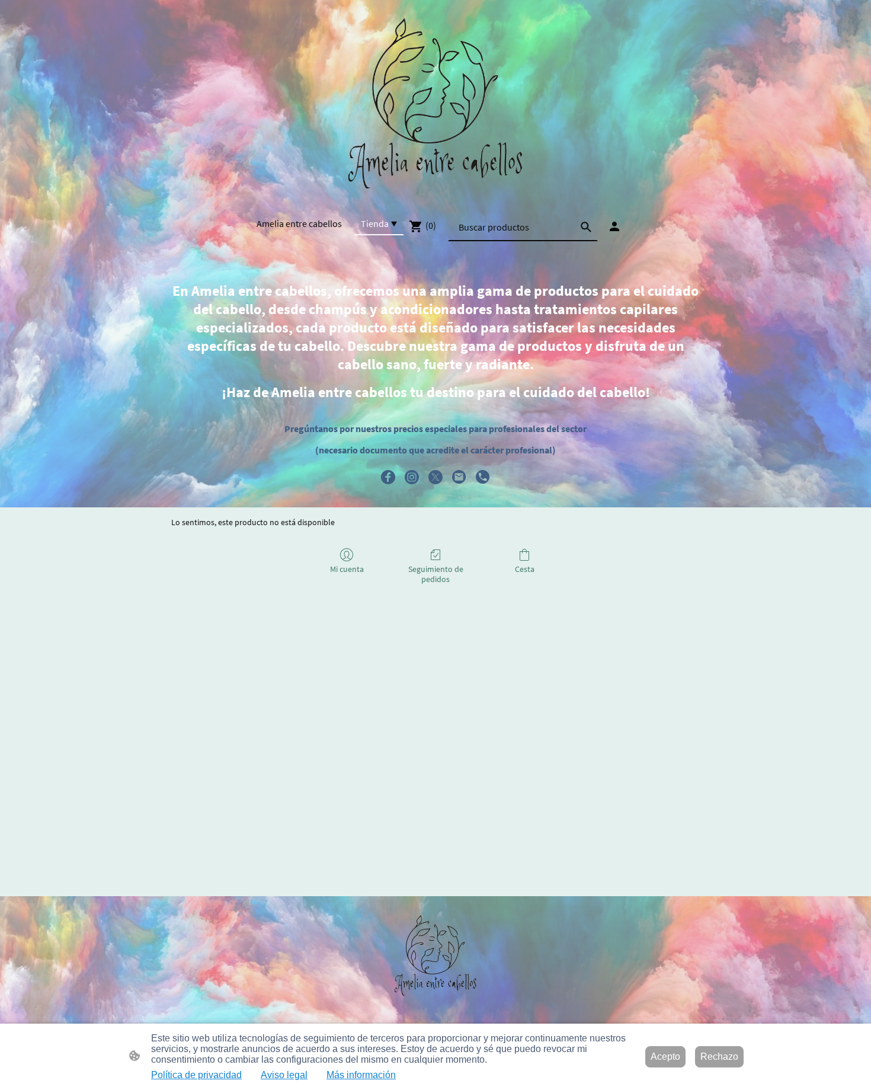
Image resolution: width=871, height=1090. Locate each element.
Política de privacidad (196, 1075)
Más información (361, 1075)
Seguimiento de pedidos (435, 574)
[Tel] (483, 477)
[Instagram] (412, 477)
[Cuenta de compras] (614, 226)
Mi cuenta (347, 569)
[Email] (459, 477)
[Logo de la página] (435, 105)
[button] (586, 227)
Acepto (665, 1056)
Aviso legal (284, 1075)
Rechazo (719, 1056)
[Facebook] (388, 477)
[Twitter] (435, 477)
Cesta (524, 569)
